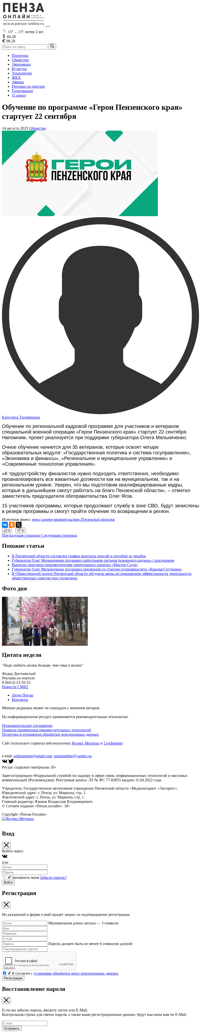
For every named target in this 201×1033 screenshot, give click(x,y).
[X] (19, 525)
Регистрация (13, 978)
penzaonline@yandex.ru (73, 756)
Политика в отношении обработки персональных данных (50, 734)
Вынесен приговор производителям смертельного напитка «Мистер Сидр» (75, 565)
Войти (8, 882)
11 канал (19, 95)
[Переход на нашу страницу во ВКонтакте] (5, 763)
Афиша (18, 82)
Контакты (20, 699)
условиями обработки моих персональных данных (76, 973)
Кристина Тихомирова (21, 417)
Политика (20, 55)
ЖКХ (16, 77)
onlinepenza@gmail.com (32, 756)
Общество (20, 60)
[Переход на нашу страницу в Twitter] (11, 763)
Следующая (59, 535)
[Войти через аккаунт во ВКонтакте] (4, 858)
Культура (19, 69)
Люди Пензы (22, 695)
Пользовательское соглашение (27, 725)
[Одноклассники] (12, 525)
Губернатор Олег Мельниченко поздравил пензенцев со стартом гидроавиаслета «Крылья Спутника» (97, 569)
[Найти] (52, 46)
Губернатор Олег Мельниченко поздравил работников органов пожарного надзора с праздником (93, 560)
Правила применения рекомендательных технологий (46, 730)
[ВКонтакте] (5, 525)
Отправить (12, 1028)
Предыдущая (21, 535)
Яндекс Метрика (86, 743)
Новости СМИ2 (15, 687)
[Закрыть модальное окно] (6, 845)
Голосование (22, 91)
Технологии (22, 73)
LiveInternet (113, 743)
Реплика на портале (28, 86)
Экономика (21, 64)
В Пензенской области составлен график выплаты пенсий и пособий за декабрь (79, 556)
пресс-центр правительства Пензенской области (73, 519)
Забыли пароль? (53, 877)
